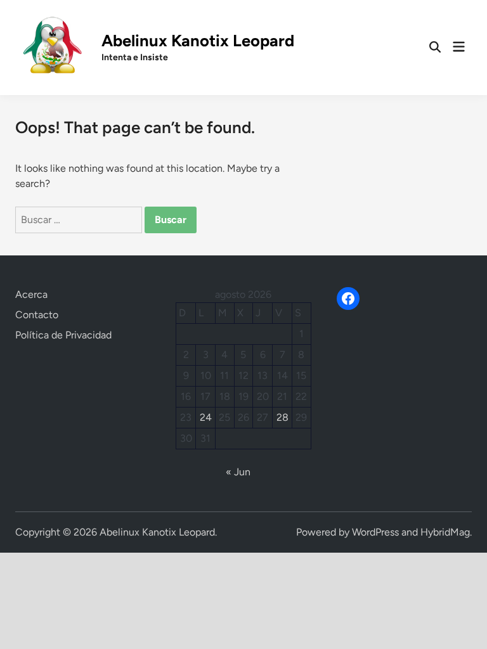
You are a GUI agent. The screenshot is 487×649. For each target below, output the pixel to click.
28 (282, 417)
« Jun (238, 472)
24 (206, 417)
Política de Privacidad (63, 335)
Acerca (31, 294)
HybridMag (445, 532)
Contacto (36, 315)
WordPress (375, 532)
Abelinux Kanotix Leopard (197, 40)
